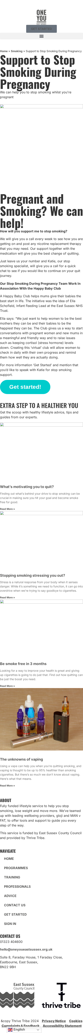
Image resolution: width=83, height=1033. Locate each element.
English (19, 1029)
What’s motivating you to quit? (27, 487)
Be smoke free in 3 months (23, 664)
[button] (41, 36)
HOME (9, 859)
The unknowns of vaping (21, 759)
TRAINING (12, 877)
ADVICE (10, 896)
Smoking (17, 51)
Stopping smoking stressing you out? (32, 575)
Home (4, 51)
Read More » (7, 508)
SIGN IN (10, 924)
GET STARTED (15, 914)
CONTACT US (14, 905)
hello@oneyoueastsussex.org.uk (26, 949)
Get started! (25, 387)
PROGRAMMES (16, 868)
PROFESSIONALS (17, 886)
